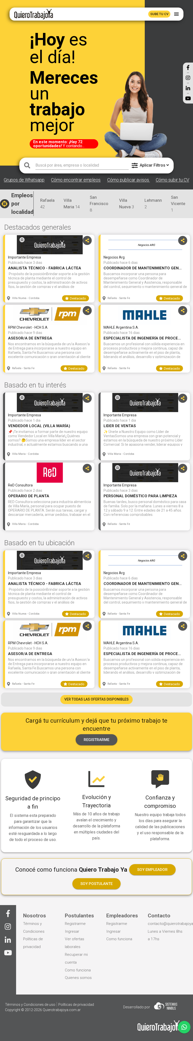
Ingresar (72, 931)
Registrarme (75, 923)
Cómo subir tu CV (172, 180)
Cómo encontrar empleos (76, 180)
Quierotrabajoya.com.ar (62, 1010)
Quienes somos (78, 977)
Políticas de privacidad (76, 1005)
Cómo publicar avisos (128, 180)
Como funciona (78, 970)
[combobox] (82, 165)
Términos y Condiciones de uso (30, 1005)
